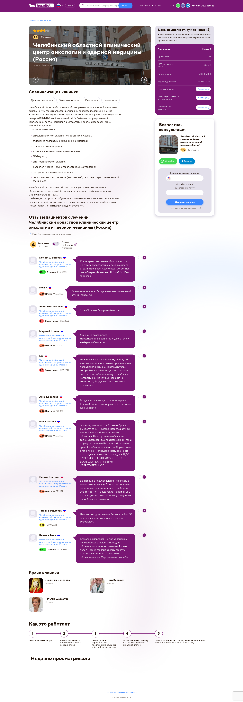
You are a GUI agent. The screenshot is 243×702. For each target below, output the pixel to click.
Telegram (188, 161)
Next (144, 80)
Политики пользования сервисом (121, 692)
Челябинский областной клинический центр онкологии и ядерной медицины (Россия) (55, 264)
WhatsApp (170, 161)
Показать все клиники (41, 20)
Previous (36, 80)
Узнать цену (203, 89)
